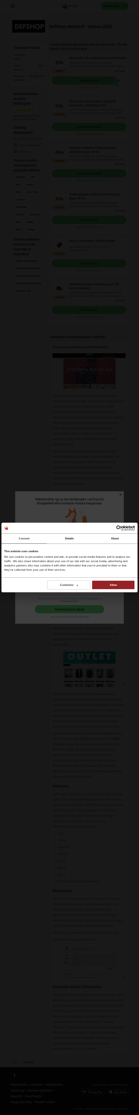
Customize (66, 584)
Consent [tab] (24, 538)
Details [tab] (69, 538)
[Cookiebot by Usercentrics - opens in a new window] (119, 528)
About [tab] (115, 538)
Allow (113, 584)
